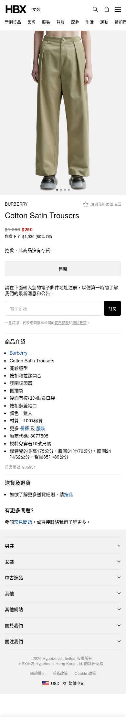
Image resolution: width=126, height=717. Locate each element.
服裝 (40, 428)
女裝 (36, 9)
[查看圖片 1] (63, 113)
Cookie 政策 (85, 673)
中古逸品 (14, 577)
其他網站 (14, 609)
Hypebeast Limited (59, 658)
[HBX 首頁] (16, 9)
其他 (9, 593)
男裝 (9, 545)
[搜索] (95, 9)
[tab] (57, 190)
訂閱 (112, 308)
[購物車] (106, 9)
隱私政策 (79, 322)
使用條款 (62, 322)
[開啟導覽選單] (118, 9)
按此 (68, 494)
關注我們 (14, 641)
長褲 (24, 428)
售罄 (63, 269)
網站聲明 (38, 673)
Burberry (16, 204)
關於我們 (14, 625)
